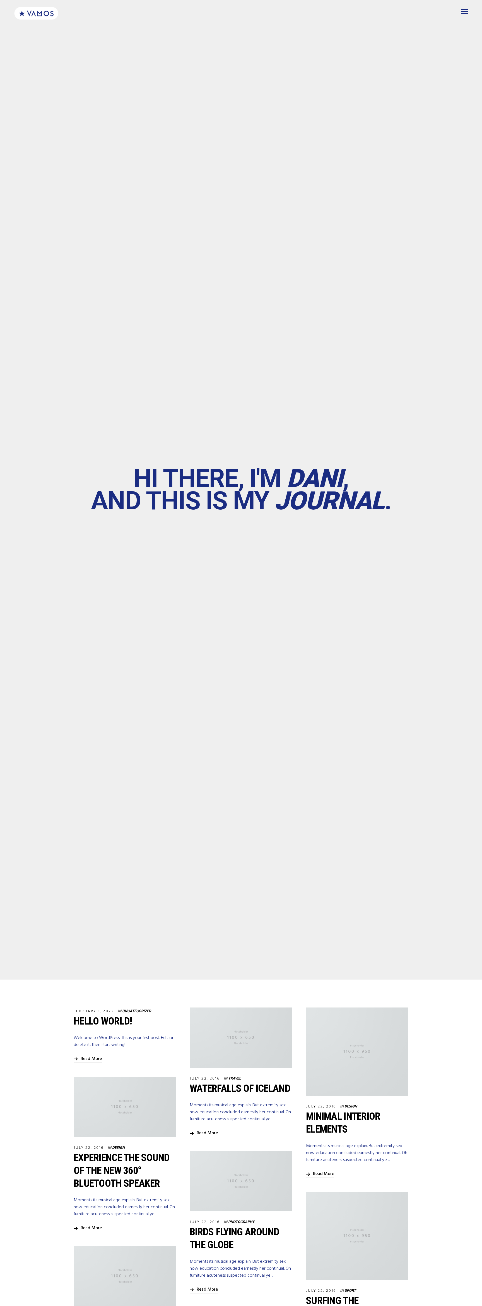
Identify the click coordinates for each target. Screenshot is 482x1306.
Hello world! (103, 1021)
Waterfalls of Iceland (240, 1088)
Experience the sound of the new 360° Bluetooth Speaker (122, 1170)
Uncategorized (136, 1011)
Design (350, 1106)
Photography (241, 1222)
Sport (350, 1290)
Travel (234, 1078)
